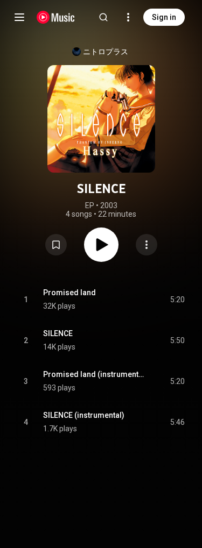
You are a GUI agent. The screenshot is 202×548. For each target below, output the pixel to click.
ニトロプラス (105, 51)
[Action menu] (146, 244)
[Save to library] (56, 244)
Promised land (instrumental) (94, 374)
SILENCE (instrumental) (83, 415)
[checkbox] (177, 299)
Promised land (69, 292)
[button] (56, 244)
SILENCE (58, 333)
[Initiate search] (103, 17)
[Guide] (19, 17)
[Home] (56, 17)
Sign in (164, 17)
